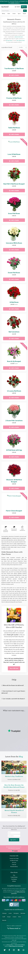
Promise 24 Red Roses (14, 98)
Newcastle (4, 920)
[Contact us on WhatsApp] (23, 950)
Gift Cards (14, 862)
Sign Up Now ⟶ (14, 839)
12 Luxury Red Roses (14, 391)
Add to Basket (15, 75)
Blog (21, 756)
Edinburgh (4, 913)
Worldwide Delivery (14, 866)
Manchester (23, 913)
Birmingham (16, 913)
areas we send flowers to (16, 909)
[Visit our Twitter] (5, 950)
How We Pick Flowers (14, 860)
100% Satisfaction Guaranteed (14, 848)
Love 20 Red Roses (14, 154)
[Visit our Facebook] (9, 950)
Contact (14, 13)
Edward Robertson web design (16, 946)
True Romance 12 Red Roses (14, 68)
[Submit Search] (25, 11)
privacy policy (10, 944)
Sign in (19, 13)
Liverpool (14, 916)
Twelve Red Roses (14, 128)
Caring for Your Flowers (14, 858)
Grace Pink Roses (14, 213)
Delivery (3, 13)
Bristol (19, 916)
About (9, 13)
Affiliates (14, 881)
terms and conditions (20, 944)
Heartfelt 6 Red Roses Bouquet (14, 184)
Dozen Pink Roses (14, 272)
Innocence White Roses (14, 243)
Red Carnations (14, 332)
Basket (18, 6)
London (10, 913)
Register (24, 13)
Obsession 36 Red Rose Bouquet (14, 481)
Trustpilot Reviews (14, 877)
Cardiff (3, 916)
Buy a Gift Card (14, 668)
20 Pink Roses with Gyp (14, 450)
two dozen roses (20, 40)
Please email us (14, 928)
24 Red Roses (14, 302)
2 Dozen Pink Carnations (14, 420)
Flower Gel (14, 864)
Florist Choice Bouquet (14, 511)
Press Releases (14, 879)
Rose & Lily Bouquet (14, 361)
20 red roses (9, 40)
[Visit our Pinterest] (18, 950)
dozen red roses (19, 37)
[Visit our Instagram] (14, 950)
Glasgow (9, 916)
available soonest (15, 2)
